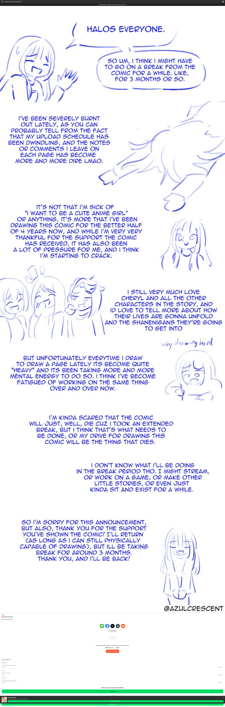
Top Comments (6, 659)
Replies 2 (3, 667)
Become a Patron (112, 651)
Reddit (123, 626)
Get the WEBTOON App (116, 701)
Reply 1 (3, 674)
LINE (102, 626)
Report (112, 638)
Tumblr (118, 626)
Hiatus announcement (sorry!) (13, 1)
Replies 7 (3, 682)
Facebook (107, 626)
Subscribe (113, 631)
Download (112, 691)
